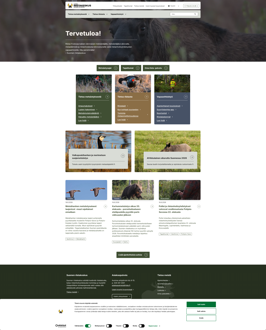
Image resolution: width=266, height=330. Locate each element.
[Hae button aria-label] (195, 14)
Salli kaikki (201, 304)
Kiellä (201, 318)
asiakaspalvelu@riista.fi (121, 285)
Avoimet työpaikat (164, 284)
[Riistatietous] (146, 97)
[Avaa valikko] (88, 14)
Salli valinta (201, 311)
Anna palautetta (163, 294)
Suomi (173, 6)
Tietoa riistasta (99, 14)
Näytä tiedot (153, 326)
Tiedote (70, 199)
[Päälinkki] (186, 97)
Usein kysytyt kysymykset (155, 6)
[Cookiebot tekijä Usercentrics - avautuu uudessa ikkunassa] (61, 326)
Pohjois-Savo (186, 234)
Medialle (160, 287)
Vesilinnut (70, 239)
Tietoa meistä (139, 6)
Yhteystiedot (117, 6)
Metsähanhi (80, 239)
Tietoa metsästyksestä (77, 14)
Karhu (126, 242)
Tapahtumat (128, 6)
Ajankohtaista (162, 280)
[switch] (109, 326)
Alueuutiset (165, 199)
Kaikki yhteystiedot (121, 296)
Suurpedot (117, 242)
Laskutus (160, 290)
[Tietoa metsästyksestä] (107, 97)
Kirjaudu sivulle (191, 6)
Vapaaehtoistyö (117, 14)
